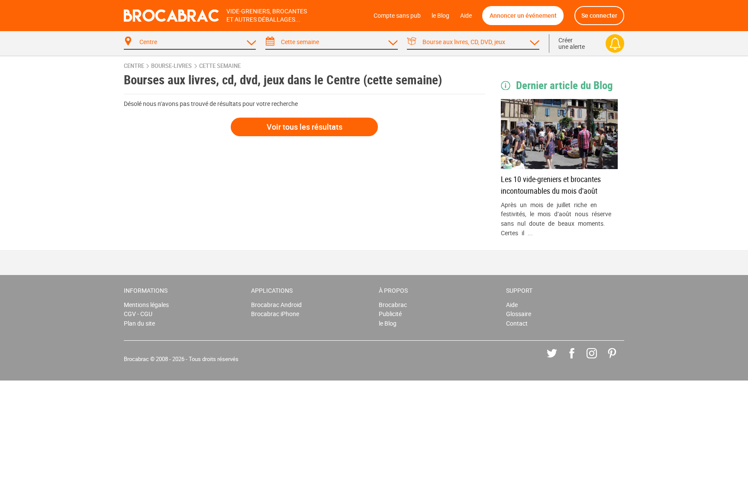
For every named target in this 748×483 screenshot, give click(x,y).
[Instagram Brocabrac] (598, 359)
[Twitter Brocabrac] (558, 359)
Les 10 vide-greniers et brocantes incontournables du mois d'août (551, 185)
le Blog (440, 15)
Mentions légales (146, 305)
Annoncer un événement (523, 15)
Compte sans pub (397, 15)
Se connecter (599, 15)
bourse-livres (171, 66)
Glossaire (518, 314)
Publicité (390, 314)
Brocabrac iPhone (275, 314)
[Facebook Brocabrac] (578, 359)
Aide (466, 15)
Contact (517, 323)
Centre (134, 66)
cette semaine (220, 66)
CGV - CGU (138, 314)
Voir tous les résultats (304, 127)
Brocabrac (393, 305)
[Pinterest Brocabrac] (618, 359)
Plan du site (139, 323)
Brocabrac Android (276, 305)
